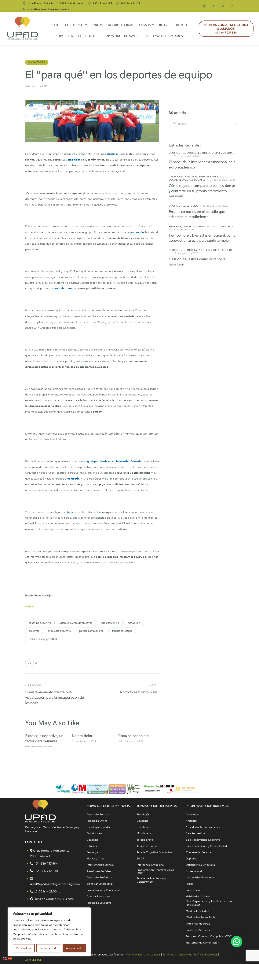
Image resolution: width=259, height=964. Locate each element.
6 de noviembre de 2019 (39, 746)
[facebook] (213, 6)
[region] (49, 931)
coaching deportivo (40, 623)
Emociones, (194, 152)
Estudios (192, 205)
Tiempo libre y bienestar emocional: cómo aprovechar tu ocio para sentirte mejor (202, 238)
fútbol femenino (110, 623)
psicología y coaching (91, 630)
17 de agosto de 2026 (181, 229)
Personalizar (23, 948)
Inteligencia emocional (218, 152)
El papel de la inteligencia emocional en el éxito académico (202, 164)
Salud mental (221, 226)
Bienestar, (206, 176)
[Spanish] (10, 958)
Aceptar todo (74, 948)
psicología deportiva (59, 630)
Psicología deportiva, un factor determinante (44, 738)
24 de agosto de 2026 (222, 179)
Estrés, (216, 250)
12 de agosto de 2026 (186, 253)
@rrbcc (29, 606)
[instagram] (204, 6)
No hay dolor (82, 735)
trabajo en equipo (122, 630)
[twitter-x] (223, 6)
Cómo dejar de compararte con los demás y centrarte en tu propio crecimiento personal (202, 190)
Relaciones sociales (192, 179)
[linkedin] (232, 6)
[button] (236, 941)
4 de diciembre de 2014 (131, 741)
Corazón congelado (134, 735)
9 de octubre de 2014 (84, 741)
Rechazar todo (48, 948)
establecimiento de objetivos (75, 623)
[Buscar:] (203, 124)
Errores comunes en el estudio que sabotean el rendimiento (197, 214)
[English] (5, 958)
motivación (134, 623)
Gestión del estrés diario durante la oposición (197, 261)
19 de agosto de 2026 (215, 205)
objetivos (34, 630)
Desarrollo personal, (184, 176)
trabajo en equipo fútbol (43, 639)
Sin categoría (36, 62)
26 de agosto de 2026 (186, 156)
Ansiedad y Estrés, (199, 250)
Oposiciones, (178, 152)
